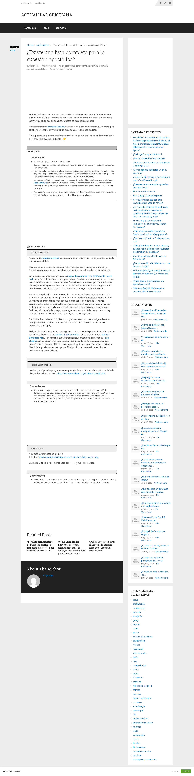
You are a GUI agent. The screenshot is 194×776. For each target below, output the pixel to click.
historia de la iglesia (142, 686)
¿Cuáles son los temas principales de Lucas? (152, 559)
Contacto (61, 28)
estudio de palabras (143, 636)
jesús (135, 657)
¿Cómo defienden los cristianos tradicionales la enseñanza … (153, 462)
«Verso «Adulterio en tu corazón (149, 158)
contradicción (139, 665)
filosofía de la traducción (145, 759)
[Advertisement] (72, 92)
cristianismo (94, 66)
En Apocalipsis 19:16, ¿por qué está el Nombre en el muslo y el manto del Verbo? (151, 273)
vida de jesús (139, 653)
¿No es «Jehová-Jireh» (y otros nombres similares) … (154, 365)
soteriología (139, 706)
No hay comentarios (62, 69)
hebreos (137, 727)
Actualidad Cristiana (46, 15)
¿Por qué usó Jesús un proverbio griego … (152, 405)
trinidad (136, 743)
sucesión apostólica (37, 69)
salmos (136, 690)
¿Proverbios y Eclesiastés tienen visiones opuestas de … (153, 313)
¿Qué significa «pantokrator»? (147, 154)
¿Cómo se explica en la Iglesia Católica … (152, 326)
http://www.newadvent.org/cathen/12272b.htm (81, 373)
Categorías (30, 28)
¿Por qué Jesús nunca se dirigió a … (153, 533)
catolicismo (81, 66)
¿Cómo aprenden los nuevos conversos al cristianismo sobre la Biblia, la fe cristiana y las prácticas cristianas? (71, 547)
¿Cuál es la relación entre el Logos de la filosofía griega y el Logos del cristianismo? (102, 546)
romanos (137, 702)
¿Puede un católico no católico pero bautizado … (153, 353)
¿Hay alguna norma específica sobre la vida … (153, 379)
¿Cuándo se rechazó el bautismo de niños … (152, 393)
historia (104, 66)
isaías (135, 731)
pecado (137, 694)
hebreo (136, 624)
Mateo (136, 632)
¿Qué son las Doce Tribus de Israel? (155, 478)
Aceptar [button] (185, 771)
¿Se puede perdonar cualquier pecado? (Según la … (154, 431)
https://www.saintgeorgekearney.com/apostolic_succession (69, 457)
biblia (135, 600)
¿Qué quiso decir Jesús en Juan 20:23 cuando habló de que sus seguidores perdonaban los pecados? (151, 248)
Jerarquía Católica (56, 126)
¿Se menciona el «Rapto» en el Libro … (155, 417)
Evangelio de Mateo (143, 722)
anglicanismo (68, 66)
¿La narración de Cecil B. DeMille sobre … (153, 519)
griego (136, 620)
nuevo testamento (142, 698)
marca (136, 739)
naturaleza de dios (142, 751)
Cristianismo (26, 3)
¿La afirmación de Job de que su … (155, 447)
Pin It (12, 50)
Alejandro (34, 66)
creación (137, 755)
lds (134, 714)
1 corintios (138, 677)
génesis (137, 612)
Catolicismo (40, 3)
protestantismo (140, 718)
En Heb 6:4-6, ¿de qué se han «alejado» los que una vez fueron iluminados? (149, 223)
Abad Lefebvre (40, 183)
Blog (46, 28)
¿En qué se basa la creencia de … (155, 573)
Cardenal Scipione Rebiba (67, 334)
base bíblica (139, 641)
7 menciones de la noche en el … (155, 338)
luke (135, 661)
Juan (135, 628)
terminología (139, 747)
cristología (138, 710)
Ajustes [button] (175, 771)
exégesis (137, 616)
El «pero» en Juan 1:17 (144, 191)
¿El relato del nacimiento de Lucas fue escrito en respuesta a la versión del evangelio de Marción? (40, 546)
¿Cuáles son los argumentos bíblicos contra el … (155, 547)
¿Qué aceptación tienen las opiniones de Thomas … (154, 490)
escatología (139, 735)
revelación (138, 649)
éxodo (136, 669)
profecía (137, 682)
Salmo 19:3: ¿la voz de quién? (147, 195)
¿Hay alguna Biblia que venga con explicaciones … (155, 504)
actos (136, 673)
